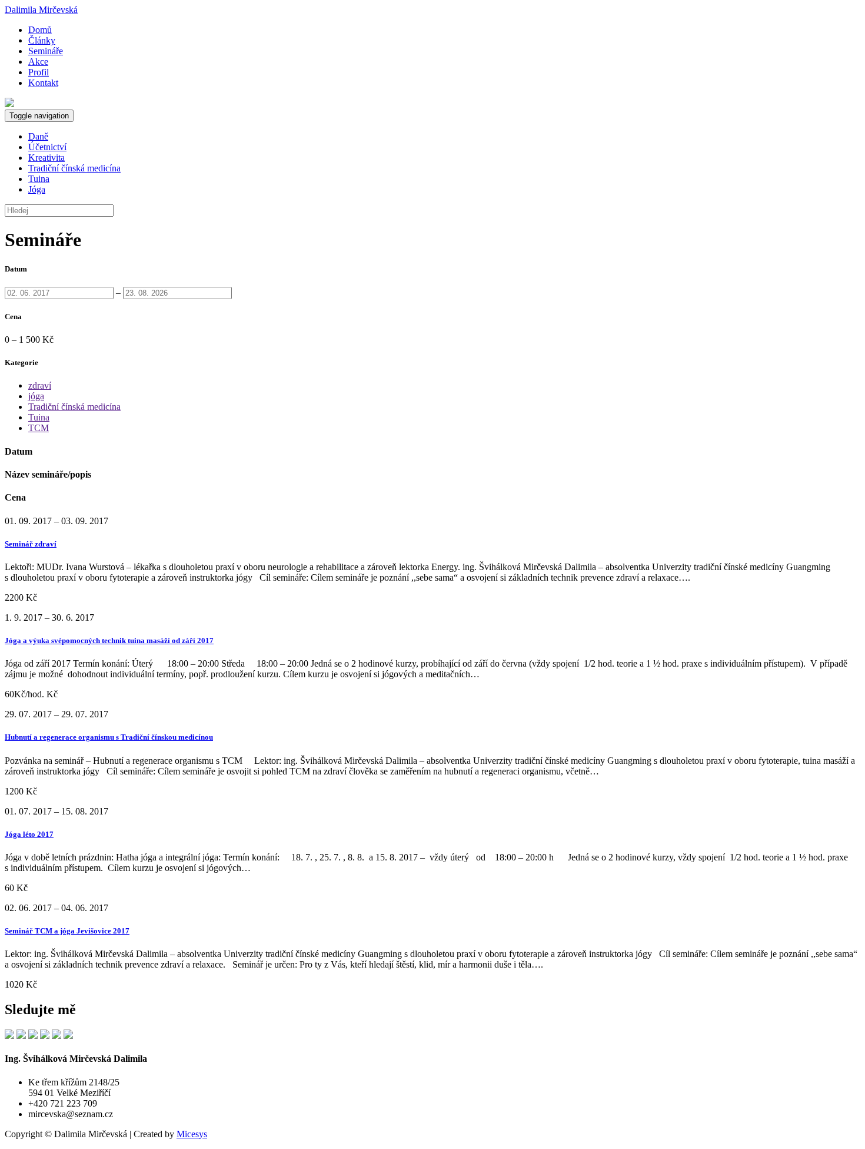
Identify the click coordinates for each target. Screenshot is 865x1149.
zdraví (39, 385)
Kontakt (43, 83)
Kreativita (46, 158)
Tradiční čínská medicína (74, 168)
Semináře (45, 51)
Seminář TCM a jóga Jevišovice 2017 (67, 930)
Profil (38, 72)
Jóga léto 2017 (29, 834)
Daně (38, 136)
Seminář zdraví (30, 543)
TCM (38, 428)
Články (41, 40)
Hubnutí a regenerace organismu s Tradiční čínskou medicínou (109, 737)
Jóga (36, 189)
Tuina (38, 179)
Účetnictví (47, 147)
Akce (38, 62)
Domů (40, 30)
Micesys (192, 1134)
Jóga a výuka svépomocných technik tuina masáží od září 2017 (109, 640)
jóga (36, 396)
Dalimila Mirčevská (41, 10)
